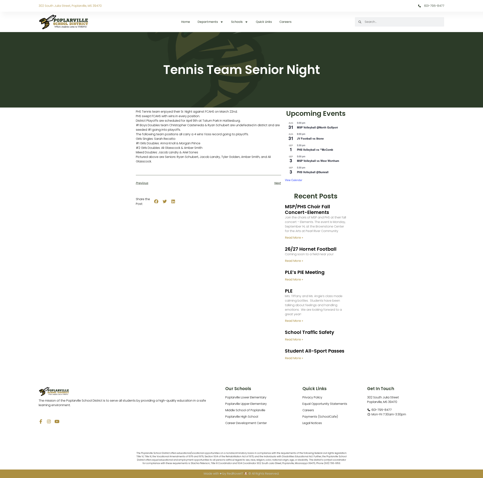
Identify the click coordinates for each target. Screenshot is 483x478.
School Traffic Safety (309, 332)
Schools (237, 22)
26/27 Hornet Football (310, 249)
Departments (208, 22)
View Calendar (293, 180)
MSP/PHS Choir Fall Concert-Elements (307, 209)
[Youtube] (57, 421)
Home (185, 22)
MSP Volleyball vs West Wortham (318, 161)
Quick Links (264, 22)
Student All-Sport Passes (314, 351)
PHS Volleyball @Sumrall (312, 172)
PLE (288, 291)
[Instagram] (49, 421)
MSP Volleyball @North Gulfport (317, 127)
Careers (285, 22)
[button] (156, 201)
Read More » (294, 237)
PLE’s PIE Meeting (305, 272)
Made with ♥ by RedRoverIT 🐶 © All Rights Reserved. (241, 473)
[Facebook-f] (41, 421)
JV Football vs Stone (310, 138)
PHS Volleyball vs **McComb (315, 149)
